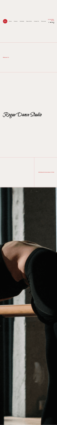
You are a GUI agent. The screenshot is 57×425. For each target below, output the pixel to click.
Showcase (43, 21)
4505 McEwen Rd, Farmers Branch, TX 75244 (46, 172)
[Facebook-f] (48, 22)
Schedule (22, 21)
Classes (16, 21)
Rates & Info (29, 21)
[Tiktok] (53, 23)
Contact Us (36, 21)
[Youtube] (50, 22)
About (10, 21)
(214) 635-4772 (51, 20)
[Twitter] (53, 22)
